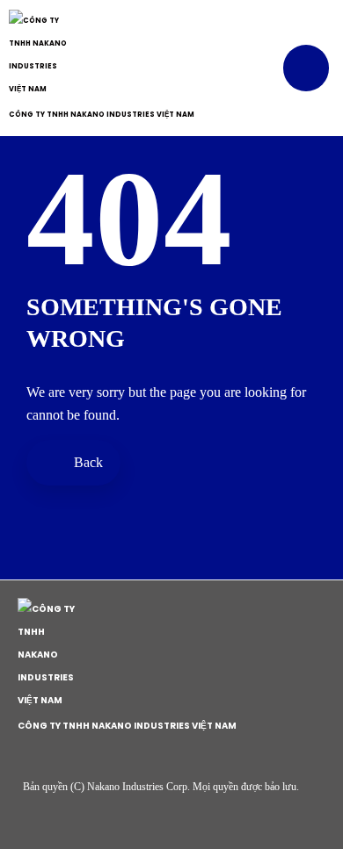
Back (86, 462)
